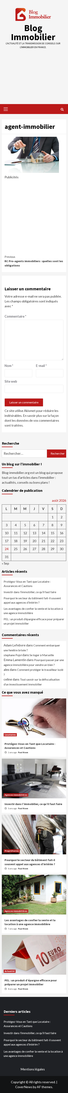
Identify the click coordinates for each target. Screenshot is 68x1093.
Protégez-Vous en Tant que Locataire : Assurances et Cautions (27, 584)
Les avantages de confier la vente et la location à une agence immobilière (33, 611)
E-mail (41, 366)
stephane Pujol (13, 655)
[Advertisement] (34, 74)
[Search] (62, 109)
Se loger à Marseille (42, 655)
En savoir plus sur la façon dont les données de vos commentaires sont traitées (32, 420)
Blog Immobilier (33, 32)
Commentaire (15, 316)
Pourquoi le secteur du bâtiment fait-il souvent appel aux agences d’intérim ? (32, 600)
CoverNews (23, 1087)
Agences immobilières (16, 794)
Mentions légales (32, 1069)
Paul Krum (23, 752)
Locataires (10, 734)
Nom (9, 366)
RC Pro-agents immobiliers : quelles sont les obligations (34, 261)
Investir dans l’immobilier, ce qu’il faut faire (30, 592)
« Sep (5, 563)
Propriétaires (12, 850)
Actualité (10, 971)
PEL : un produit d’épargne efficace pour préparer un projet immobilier (34, 621)
